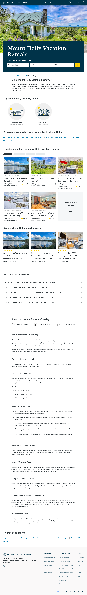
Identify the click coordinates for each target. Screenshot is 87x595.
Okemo (73, 538)
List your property (64, 557)
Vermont (24, 76)
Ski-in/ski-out (39, 137)
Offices (80, 576)
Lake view (29, 137)
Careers (80, 565)
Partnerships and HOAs (66, 565)
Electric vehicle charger (16, 137)
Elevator (6, 141)
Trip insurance (48, 569)
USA (18, 76)
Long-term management (66, 572)
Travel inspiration (49, 561)
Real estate (62, 580)
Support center (48, 565)
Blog (79, 569)
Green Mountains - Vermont (42, 538)
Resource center (64, 576)
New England (25, 538)
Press (79, 572)
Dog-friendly (19, 154)
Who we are (81, 557)
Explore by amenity (49, 557)
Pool (4, 137)
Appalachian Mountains (11, 538)
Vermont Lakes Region (60, 538)
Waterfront (58, 137)
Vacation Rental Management (53, 2)
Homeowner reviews (64, 561)
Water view (49, 137)
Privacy (25, 591)
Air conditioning (74, 137)
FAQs (60, 584)
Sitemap (19, 591)
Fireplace (14, 141)
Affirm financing (48, 572)
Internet (40, 154)
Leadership (81, 561)
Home (13, 76)
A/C (65, 137)
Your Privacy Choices (52, 591)
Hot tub (30, 154)
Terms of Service (33, 591)
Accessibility (42, 591)
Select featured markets (66, 569)
